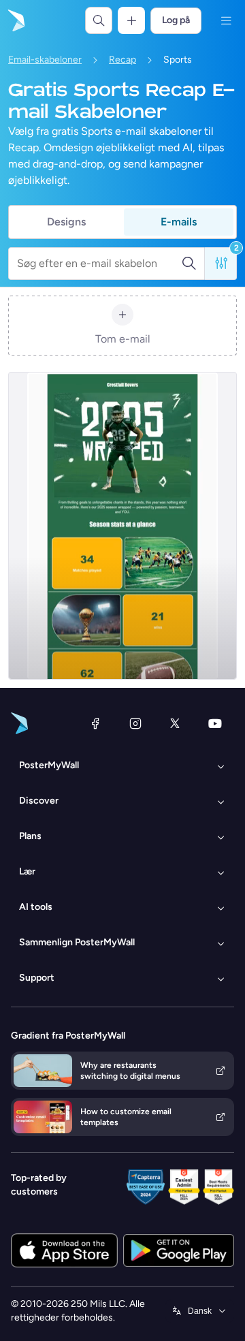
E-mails (179, 221)
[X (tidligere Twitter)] (175, 723)
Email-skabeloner (45, 59)
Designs (66, 221)
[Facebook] (95, 723)
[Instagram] (135, 723)
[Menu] (226, 20)
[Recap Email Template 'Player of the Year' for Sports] (122, 526)
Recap (122, 59)
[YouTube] (215, 723)
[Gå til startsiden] (15, 20)
